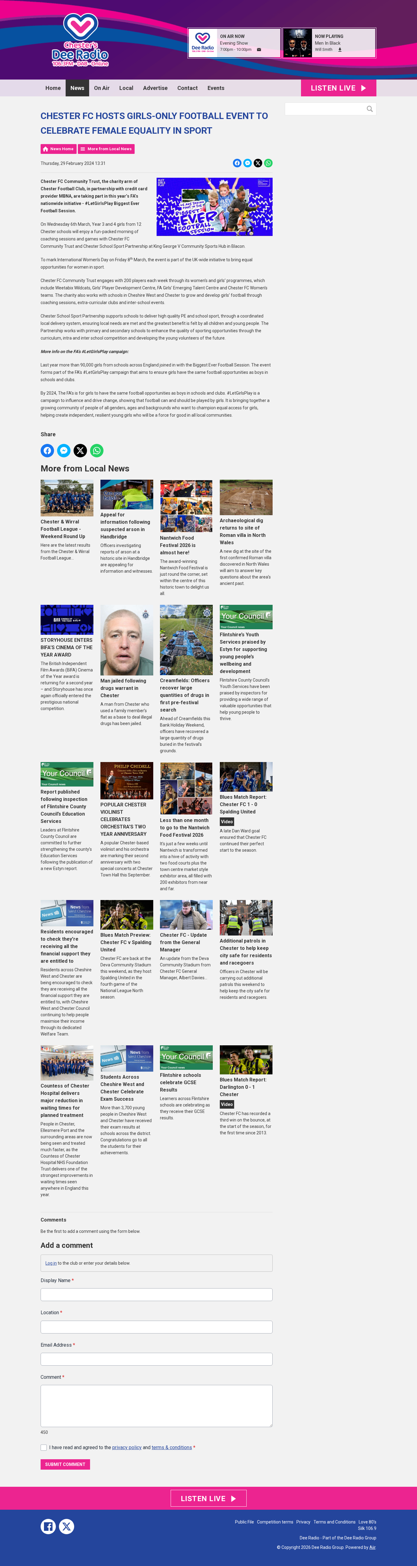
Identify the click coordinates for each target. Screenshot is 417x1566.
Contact (187, 88)
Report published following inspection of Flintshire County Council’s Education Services (64, 806)
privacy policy (127, 1447)
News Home (62, 149)
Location (51, 1312)
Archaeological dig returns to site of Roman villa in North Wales (243, 531)
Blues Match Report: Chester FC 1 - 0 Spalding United (243, 804)
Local (126, 88)
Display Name (57, 1280)
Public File (244, 1522)
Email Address (58, 1345)
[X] (66, 1526)
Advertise (155, 88)
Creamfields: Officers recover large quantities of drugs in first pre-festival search (185, 695)
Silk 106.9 (367, 1528)
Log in (51, 1263)
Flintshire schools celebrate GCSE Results (180, 1082)
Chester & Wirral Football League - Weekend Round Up (63, 529)
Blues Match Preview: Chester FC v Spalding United (125, 942)
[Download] (340, 50)
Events (216, 88)
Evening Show (234, 43)
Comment (52, 1377)
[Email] (259, 50)
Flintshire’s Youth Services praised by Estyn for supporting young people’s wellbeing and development (243, 653)
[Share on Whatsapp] (268, 163)
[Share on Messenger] (247, 163)
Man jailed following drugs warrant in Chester (123, 688)
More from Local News (110, 149)
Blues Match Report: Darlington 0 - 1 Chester (243, 1087)
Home (53, 88)
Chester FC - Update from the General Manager (183, 942)
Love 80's (367, 1522)
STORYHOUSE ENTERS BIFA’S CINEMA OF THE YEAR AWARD (66, 647)
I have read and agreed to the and (122, 1447)
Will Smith (323, 49)
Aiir (372, 1547)
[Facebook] (48, 1526)
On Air (102, 88)
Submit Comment (65, 1464)
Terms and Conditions (335, 1522)
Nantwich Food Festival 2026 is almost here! (178, 545)
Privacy (303, 1522)
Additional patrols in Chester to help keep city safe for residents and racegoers (246, 952)
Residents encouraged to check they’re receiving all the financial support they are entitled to (67, 946)
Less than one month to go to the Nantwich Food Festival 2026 (184, 827)
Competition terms (275, 1522)
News (77, 88)
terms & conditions (172, 1447)
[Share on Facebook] (237, 163)
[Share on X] (258, 163)
